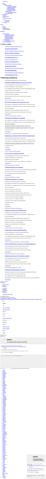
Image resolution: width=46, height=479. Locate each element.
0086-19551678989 (6, 307)
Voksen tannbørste (8, 5)
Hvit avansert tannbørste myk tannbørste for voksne (17, 102)
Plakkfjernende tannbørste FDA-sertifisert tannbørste (17, 256)
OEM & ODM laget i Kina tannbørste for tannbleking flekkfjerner (20, 244)
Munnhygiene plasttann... (11, 66)
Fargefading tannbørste (11, 10)
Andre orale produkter (9, 13)
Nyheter (4, 15)
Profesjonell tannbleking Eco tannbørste (14, 179)
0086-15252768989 (6, 309)
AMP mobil (14, 298)
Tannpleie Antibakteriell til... (11, 48)
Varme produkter (3, 298)
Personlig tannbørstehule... (11, 70)
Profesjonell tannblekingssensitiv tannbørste (15, 269)
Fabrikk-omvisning (8, 18)
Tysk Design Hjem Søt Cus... (11, 57)
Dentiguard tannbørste (30, 299)
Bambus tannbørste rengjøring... (12, 53)
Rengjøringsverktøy (38, 299)
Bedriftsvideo (7, 20)
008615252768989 (6, 328)
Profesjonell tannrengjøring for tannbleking (15, 118)
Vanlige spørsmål (6, 16)
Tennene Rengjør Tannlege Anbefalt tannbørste (16, 230)
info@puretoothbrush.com (7, 318)
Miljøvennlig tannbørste (11, 9)
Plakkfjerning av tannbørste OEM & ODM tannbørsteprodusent (20, 135)
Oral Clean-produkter (9, 299)
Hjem (4, 3)
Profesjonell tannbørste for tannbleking (14, 167)
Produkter (4, 4)
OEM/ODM (5, 14)
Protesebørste (2, 299)
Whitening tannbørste (11, 8)
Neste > (2, 281)
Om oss (4, 17)
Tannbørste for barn (8, 11)
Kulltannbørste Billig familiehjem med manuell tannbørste (18, 82)
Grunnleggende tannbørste (12, 6)
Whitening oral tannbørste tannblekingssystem (15, 210)
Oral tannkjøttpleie (23, 299)
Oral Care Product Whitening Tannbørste (14, 153)
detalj (10, 98)
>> (4, 281)
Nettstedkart (9, 298)
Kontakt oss (5, 22)
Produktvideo (7, 21)
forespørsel (7, 98)
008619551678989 (6, 326)
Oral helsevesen (16, 299)
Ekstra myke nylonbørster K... (12, 61)
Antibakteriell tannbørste (11, 7)
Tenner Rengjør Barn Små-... (11, 74)
